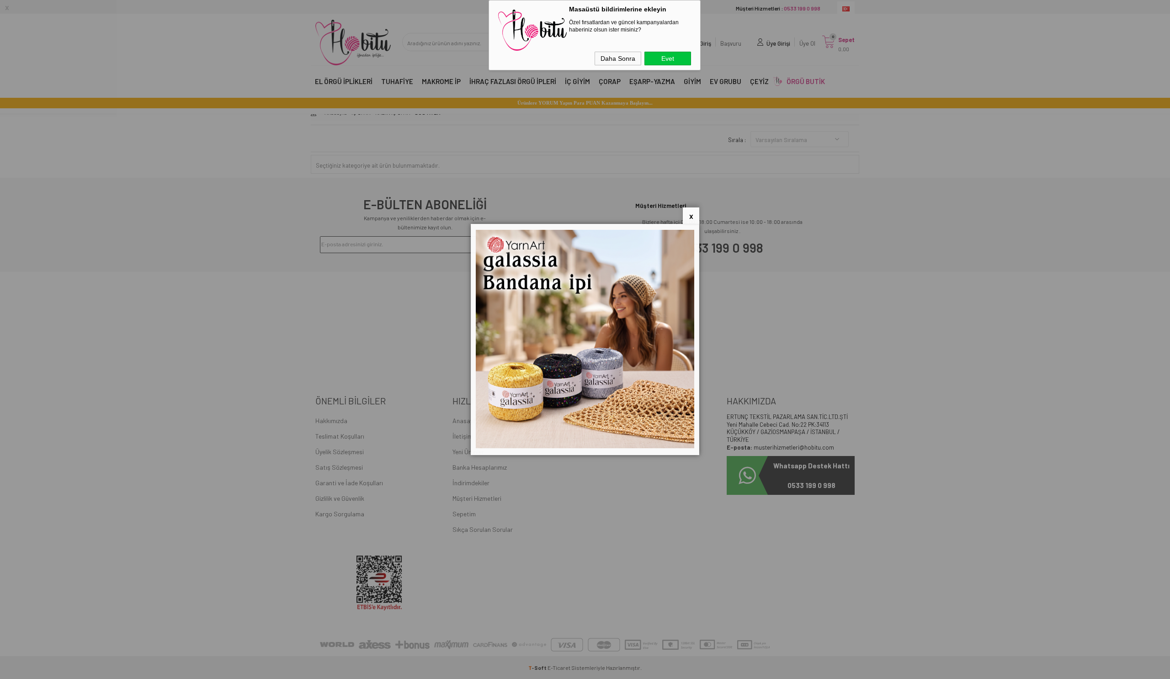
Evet (667, 58)
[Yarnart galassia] (585, 446)
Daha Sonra (618, 58)
